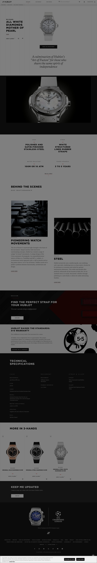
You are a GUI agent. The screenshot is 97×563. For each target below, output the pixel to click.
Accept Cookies (80, 559)
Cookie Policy (12, 561)
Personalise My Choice (69, 559)
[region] (48, 559)
